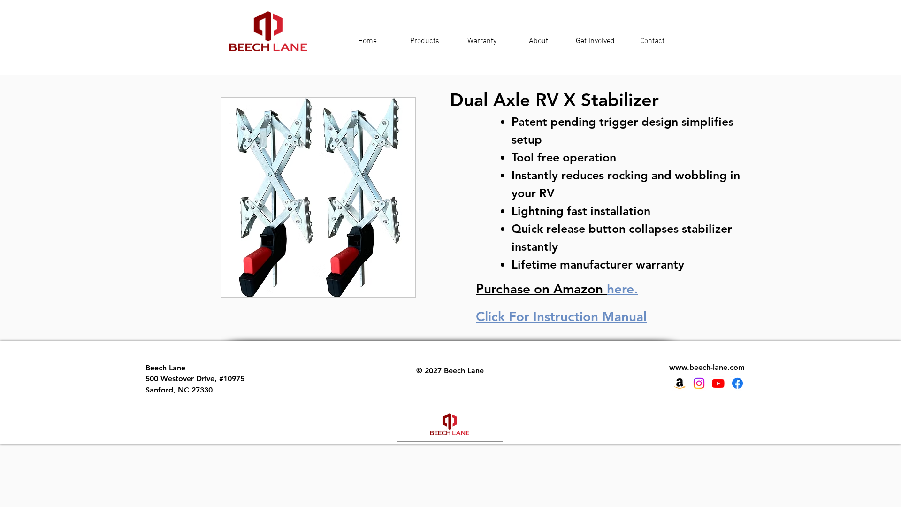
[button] (318, 197)
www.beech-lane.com (707, 367)
